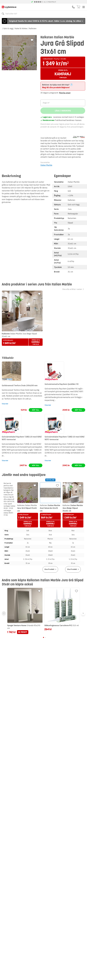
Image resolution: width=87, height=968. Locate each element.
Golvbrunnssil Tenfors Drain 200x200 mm (19, 385)
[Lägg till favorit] (32, 40)
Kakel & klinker (21, 28)
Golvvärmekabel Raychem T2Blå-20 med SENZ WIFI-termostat (22, 438)
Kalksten (32, 28)
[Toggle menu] (83, 7)
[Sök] (3, 13)
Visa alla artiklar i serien (72, 289)
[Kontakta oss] (73, 7)
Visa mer (5, 404)
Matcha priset (64, 93)
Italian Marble (46, 165)
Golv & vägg (8, 28)
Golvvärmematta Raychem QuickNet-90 (62, 384)
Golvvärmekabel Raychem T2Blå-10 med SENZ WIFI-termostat (65, 438)
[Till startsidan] (9, 7)
